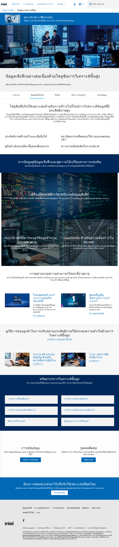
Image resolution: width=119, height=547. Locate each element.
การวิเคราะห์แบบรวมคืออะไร (76, 399)
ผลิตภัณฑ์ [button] (15, 4)
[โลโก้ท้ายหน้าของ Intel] (9, 523)
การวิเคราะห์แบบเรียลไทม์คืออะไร (22, 410)
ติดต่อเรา (86, 508)
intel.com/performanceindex (31, 535)
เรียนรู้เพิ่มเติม (59, 493)
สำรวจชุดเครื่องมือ (96, 313)
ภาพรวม (16, 95)
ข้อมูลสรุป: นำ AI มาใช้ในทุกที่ (76, 421)
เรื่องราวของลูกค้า (78, 95)
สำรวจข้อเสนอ (39, 316)
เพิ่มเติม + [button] (61, 4)
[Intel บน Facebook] (24, 521)
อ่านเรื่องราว (38, 364)
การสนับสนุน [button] (28, 4)
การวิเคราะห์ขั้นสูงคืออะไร (19, 399)
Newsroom (96, 508)
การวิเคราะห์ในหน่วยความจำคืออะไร (79, 410)
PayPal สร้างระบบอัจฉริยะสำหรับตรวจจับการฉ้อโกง (44, 357)
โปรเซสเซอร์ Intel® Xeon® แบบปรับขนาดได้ (44, 298)
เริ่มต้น (57, 95)
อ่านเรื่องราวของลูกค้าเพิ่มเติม (59, 339)
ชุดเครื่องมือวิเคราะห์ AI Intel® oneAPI (99, 298)
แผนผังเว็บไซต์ (28, 512)
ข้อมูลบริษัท (27, 508)
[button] (59, 141)
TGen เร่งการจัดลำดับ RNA (99, 355)
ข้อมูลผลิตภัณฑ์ (37, 95)
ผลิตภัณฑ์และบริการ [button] (45, 4)
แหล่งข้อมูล (102, 95)
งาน (38, 512)
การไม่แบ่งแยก (58, 508)
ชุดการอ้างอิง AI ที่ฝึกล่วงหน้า (38, 17)
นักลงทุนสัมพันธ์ (73, 508)
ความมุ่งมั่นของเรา (42, 508)
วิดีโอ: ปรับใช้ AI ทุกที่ (16, 421)
